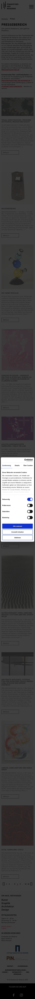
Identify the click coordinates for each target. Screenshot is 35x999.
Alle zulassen (17, 526)
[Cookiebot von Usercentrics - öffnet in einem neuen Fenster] (25, 460)
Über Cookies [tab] (28, 465)
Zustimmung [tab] (6, 465)
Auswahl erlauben (17, 532)
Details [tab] (17, 465)
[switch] (30, 505)
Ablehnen (17, 537)
